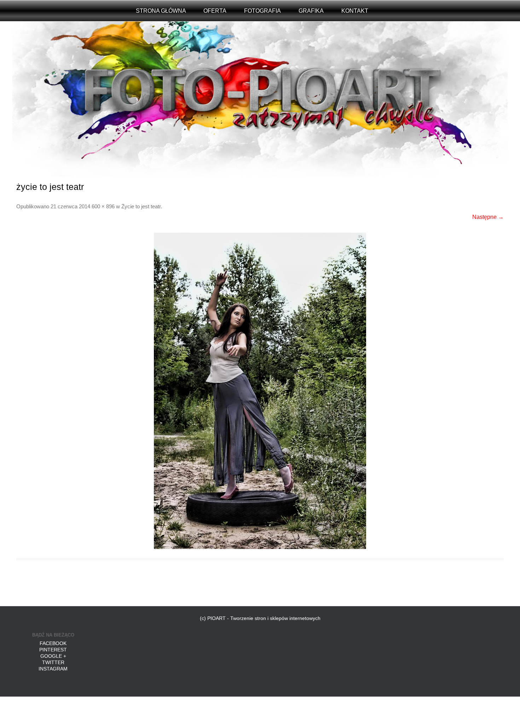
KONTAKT (354, 11)
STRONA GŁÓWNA (161, 11)
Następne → (488, 217)
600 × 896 (103, 206)
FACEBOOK (53, 643)
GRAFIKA (311, 11)
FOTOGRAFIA (262, 11)
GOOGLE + (53, 656)
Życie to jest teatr (141, 206)
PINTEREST (53, 649)
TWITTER (53, 662)
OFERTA (214, 11)
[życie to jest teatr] (260, 391)
